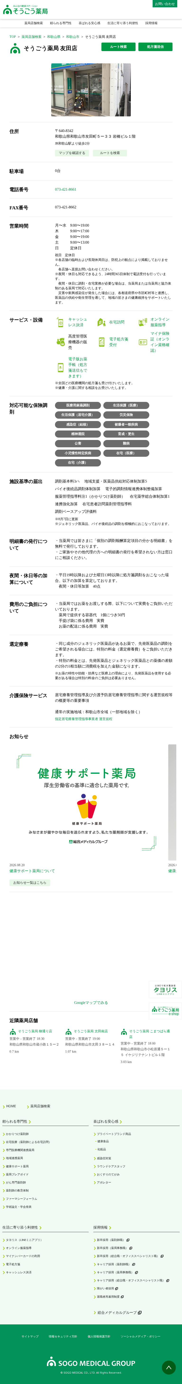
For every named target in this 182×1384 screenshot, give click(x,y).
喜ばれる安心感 (89, 23)
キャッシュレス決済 (19, 1272)
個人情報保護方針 (99, 1336)
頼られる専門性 (61, 23)
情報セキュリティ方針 (63, 1336)
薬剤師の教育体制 (17, 1190)
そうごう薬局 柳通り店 (35, 1031)
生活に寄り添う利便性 (122, 23)
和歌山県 (53, 37)
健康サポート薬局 (17, 1166)
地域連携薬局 (14, 1158)
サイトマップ (30, 1336)
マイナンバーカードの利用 (23, 1256)
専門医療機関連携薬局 (20, 1150)
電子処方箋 (13, 1264)
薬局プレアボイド (17, 1174)
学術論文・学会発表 (19, 1206)
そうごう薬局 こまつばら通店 (149, 1034)
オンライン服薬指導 (19, 1248)
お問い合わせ (165, 3)
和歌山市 (72, 37)
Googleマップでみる (91, 1003)
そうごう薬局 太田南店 (91, 1031)
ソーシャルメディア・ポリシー (140, 1336)
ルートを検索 (110, 153)
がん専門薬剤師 (16, 1182)
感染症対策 (104, 1158)
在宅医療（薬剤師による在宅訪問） (28, 1142)
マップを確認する (72, 153)
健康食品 (103, 1141)
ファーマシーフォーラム (21, 1198)
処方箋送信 (155, 46)
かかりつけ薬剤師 (17, 1134)
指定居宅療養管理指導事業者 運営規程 (83, 719)
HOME (11, 1106)
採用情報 (151, 23)
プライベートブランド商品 (114, 1134)
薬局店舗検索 (33, 23)
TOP (12, 37)
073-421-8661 (65, 189)
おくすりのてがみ (108, 1174)
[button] (91, 89)
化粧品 (101, 1149)
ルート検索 (118, 46)
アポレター (104, 1182)
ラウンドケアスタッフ (111, 1166)
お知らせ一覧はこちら (29, 882)
